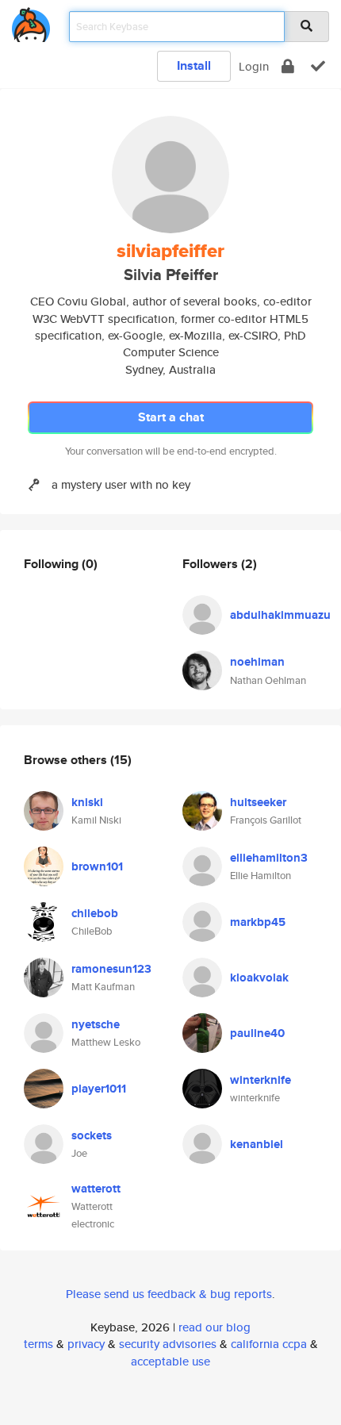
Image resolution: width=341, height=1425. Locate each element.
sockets (91, 1135)
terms (38, 1343)
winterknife (260, 1080)
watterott (96, 1188)
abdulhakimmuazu (280, 615)
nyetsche (95, 1024)
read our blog (214, 1327)
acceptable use (170, 1361)
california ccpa (269, 1343)
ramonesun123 (111, 969)
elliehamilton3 (269, 857)
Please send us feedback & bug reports (169, 1293)
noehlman (257, 661)
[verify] (318, 66)
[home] (31, 22)
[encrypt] (288, 66)
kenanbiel (256, 1144)
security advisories (167, 1343)
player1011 (98, 1088)
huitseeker (258, 802)
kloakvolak (259, 977)
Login (254, 66)
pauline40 (257, 1033)
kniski (87, 802)
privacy (86, 1343)
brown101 (97, 866)
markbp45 (257, 922)
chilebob (94, 913)
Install (194, 65)
